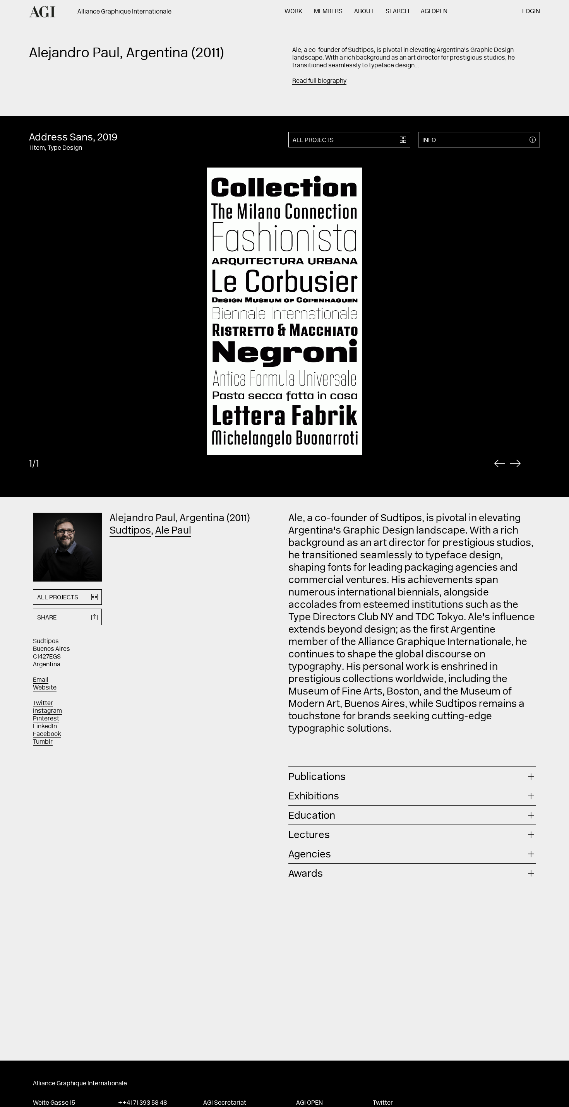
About (364, 12)
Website (45, 688)
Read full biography (319, 81)
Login (531, 12)
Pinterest (46, 719)
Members (328, 12)
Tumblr (43, 742)
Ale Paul (173, 531)
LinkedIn (45, 727)
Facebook (47, 734)
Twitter (43, 703)
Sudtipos (130, 531)
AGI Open (434, 12)
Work (293, 12)
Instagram (47, 711)
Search (397, 12)
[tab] (412, 776)
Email (40, 680)
